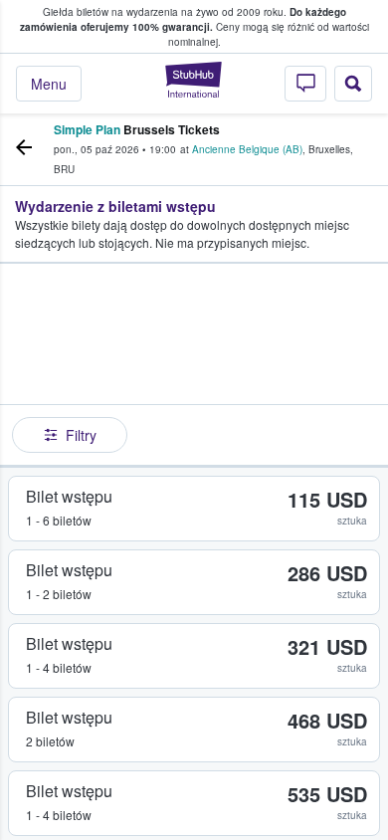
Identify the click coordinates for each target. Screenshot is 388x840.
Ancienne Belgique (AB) (247, 149)
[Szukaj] (353, 84)
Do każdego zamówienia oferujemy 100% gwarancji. (183, 19)
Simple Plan (87, 129)
